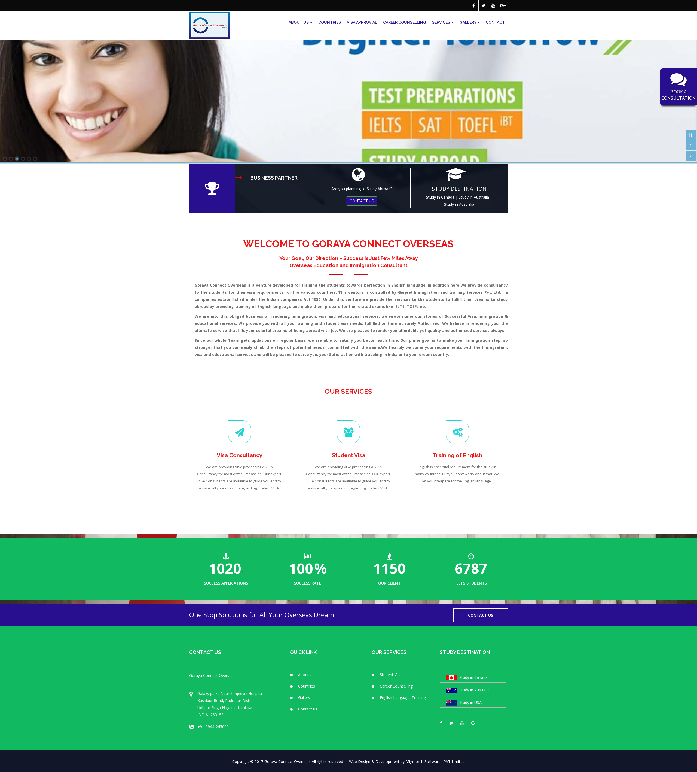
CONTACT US (362, 201)
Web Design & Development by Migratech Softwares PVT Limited (407, 761)
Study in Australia (474, 197)
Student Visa (391, 674)
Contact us (307, 709)
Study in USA (470, 702)
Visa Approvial (362, 22)
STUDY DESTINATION (459, 188)
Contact (495, 22)
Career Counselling (404, 22)
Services (441, 22)
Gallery (468, 22)
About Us (299, 22)
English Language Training (403, 697)
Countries (329, 22)
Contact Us (480, 615)
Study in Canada (440, 197)
